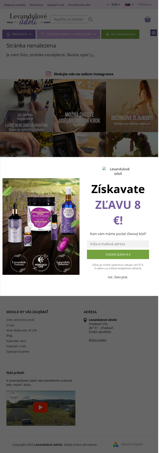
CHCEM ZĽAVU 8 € (118, 254)
